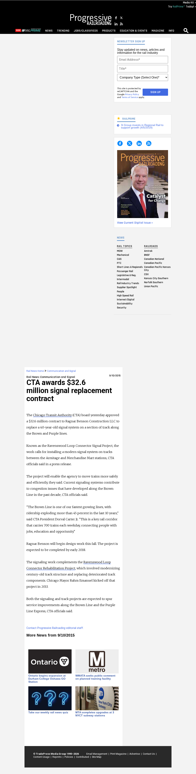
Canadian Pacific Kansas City (157, 268)
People (120, 291)
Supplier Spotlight (127, 287)
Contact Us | (149, 753)
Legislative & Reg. (126, 275)
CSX (146, 274)
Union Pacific (151, 286)
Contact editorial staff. (55, 628)
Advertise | (135, 753)
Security (121, 307)
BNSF (147, 255)
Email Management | (97, 753)
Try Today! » (182, 6)
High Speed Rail (125, 295)
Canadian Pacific (153, 263)
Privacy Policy (132, 94)
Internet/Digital (125, 299)
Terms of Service (130, 97)
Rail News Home (35, 371)
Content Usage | (41, 756)
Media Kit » (189, 2)
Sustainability (124, 303)
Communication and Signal (61, 371)
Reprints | (57, 756)
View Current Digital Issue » (135, 223)
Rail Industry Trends (128, 283)
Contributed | (83, 756)
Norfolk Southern (153, 282)
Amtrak (148, 251)
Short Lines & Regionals (130, 267)
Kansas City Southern (156, 278)
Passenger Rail (125, 271)
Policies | (69, 756)
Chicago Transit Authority (52, 415)
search (186, 30)
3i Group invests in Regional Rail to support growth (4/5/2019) (142, 126)
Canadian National (154, 259)
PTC (119, 263)
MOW (119, 251)
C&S (119, 259)
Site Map (97, 756)
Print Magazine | (118, 753)
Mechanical (123, 255)
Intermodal (123, 279)
